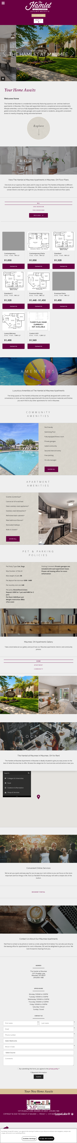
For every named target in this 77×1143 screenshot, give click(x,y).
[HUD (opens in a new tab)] (69, 1114)
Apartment (38, 665)
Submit (38, 1077)
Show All (51, 469)
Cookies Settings (29, 1138)
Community (38, 669)
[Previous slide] (6, 53)
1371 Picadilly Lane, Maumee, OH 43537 (33, 1111)
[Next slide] (71, 53)
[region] (38, 1136)
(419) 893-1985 (38, 15)
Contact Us (13, 266)
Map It (38, 20)
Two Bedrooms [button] (39, 210)
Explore (39, 126)
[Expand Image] (19, 695)
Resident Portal (38, 892)
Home (38, 661)
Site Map (51, 1114)
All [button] (38, 203)
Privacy (42, 1114)
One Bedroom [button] (38, 206)
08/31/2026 (37, 215)
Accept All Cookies (46, 1138)
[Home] (38, 6)
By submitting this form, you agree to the (34, 1069)
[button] (3, 3)
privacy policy (53, 1069)
